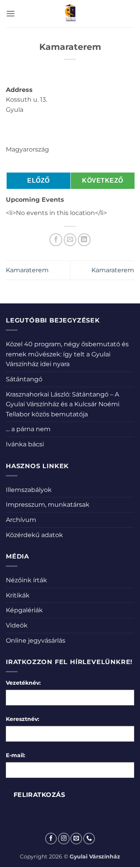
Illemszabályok (29, 489)
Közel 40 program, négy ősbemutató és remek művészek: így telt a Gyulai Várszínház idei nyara (67, 354)
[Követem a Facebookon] (51, 838)
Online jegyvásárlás (35, 640)
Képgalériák (24, 610)
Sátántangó (24, 379)
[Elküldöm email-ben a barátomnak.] (70, 239)
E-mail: (15, 755)
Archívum (21, 519)
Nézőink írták (26, 580)
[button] (10, 13)
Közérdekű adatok (34, 535)
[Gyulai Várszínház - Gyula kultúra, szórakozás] (70, 13)
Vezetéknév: (23, 682)
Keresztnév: (22, 718)
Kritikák (18, 595)
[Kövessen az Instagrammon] (64, 838)
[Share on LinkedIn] (84, 239)
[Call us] (89, 838)
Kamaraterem (27, 270)
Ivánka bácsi (25, 444)
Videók (17, 625)
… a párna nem (28, 429)
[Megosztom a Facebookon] (55, 239)
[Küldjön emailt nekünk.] (76, 838)
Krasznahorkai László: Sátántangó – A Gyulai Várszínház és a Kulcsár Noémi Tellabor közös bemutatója (62, 404)
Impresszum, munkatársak (47, 504)
